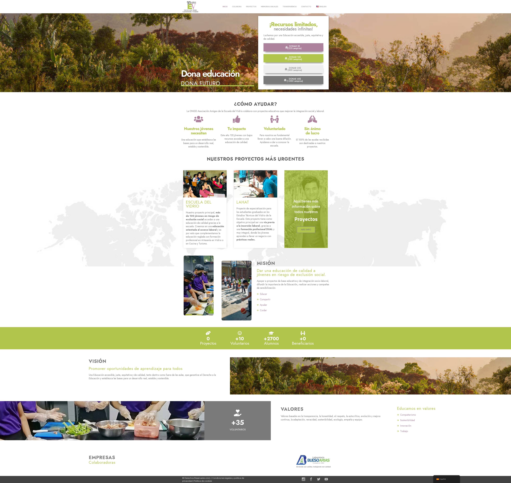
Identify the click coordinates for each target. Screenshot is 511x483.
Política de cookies (203, 481)
